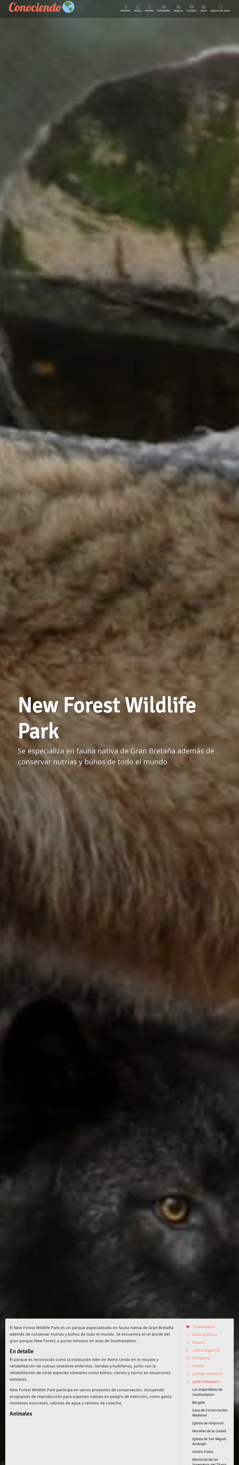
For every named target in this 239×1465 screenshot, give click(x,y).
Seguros (178, 10)
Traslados (191, 10)
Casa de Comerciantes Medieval (209, 1413)
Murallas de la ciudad (209, 1431)
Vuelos (138, 10)
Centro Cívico (202, 1451)
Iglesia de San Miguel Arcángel (209, 1441)
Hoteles (149, 10)
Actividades (163, 10)
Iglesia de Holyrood (207, 1423)
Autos (204, 10)
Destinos (126, 10)
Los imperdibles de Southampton (207, 1392)
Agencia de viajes (220, 10)
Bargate (198, 1402)
